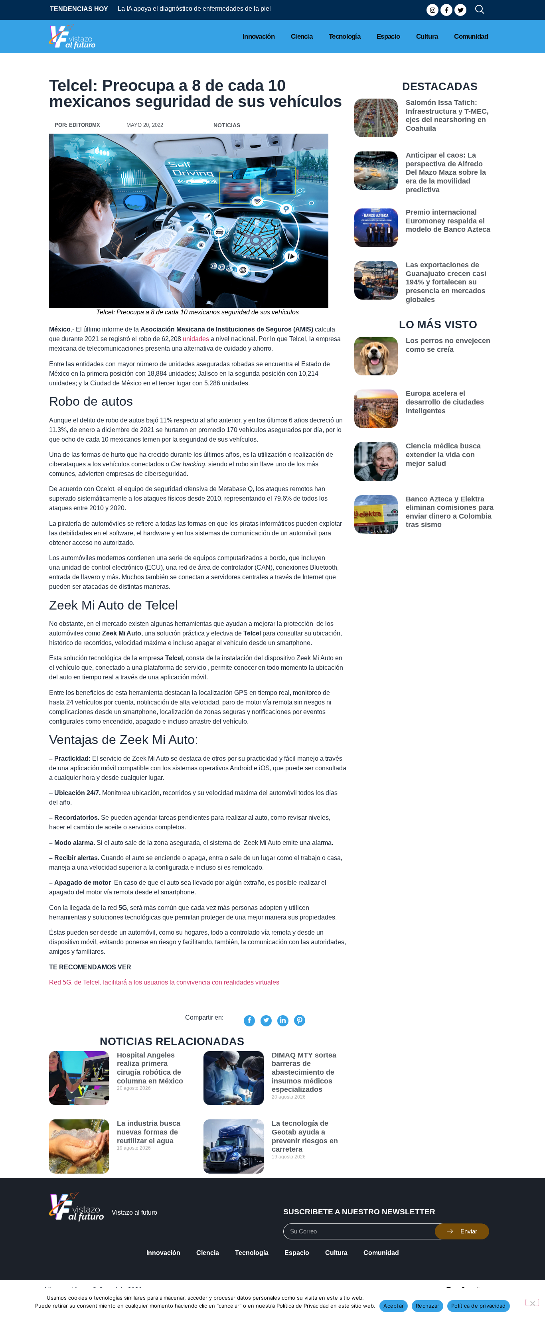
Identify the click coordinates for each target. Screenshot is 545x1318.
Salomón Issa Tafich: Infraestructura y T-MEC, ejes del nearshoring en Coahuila (447, 115)
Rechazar (427, 1305)
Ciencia (301, 36)
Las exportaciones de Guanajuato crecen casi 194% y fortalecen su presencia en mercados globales (446, 282)
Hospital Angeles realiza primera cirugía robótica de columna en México (150, 1068)
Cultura (427, 36)
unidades (196, 338)
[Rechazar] (532, 1302)
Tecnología (344, 36)
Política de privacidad (478, 1305)
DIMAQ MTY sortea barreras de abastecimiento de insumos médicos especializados (304, 1072)
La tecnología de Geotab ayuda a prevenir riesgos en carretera (305, 1136)
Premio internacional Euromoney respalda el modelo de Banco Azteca (448, 220)
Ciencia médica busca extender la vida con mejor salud (443, 454)
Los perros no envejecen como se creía (448, 345)
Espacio (388, 36)
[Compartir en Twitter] (266, 1020)
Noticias (226, 125)
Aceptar (393, 1305)
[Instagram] (432, 10)
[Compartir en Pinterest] (299, 1020)
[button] (476, 10)
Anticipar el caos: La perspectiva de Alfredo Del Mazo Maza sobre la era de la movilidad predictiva (446, 172)
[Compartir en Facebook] (249, 1020)
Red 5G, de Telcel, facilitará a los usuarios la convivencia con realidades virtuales (164, 982)
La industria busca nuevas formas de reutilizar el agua (148, 1131)
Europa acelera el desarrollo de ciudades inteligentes (445, 401)
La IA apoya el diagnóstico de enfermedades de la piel (194, 8)
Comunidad (471, 36)
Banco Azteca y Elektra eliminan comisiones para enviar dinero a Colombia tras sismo (450, 512)
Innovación (258, 36)
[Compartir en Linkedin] (282, 1020)
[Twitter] (460, 10)
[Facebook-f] (446, 10)
